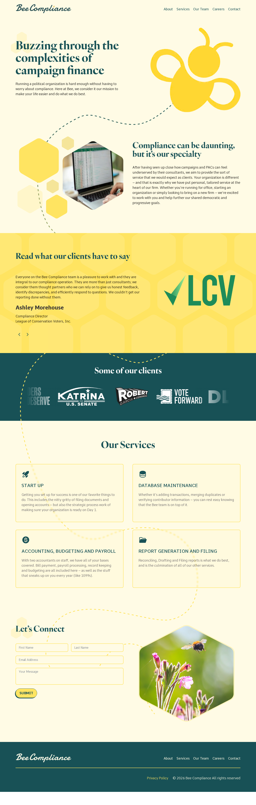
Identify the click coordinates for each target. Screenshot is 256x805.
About (168, 9)
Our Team (201, 9)
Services (183, 9)
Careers (219, 9)
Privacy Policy (157, 778)
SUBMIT (26, 693)
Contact (234, 9)
